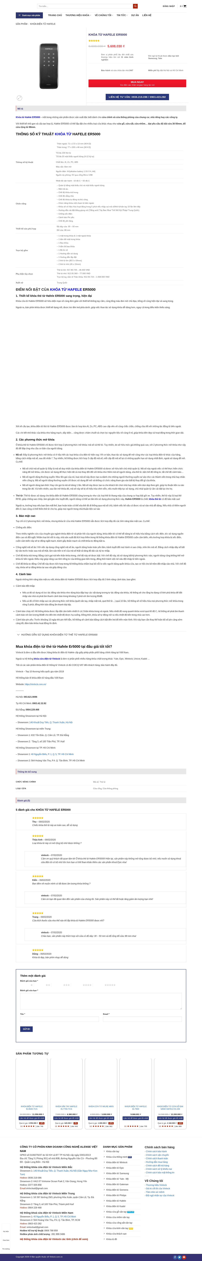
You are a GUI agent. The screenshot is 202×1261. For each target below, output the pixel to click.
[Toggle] (18, 635)
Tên (22, 1014)
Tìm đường (6, 1249)
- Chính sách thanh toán (156, 1158)
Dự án (135, 15)
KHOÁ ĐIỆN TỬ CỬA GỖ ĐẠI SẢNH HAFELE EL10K (170, 1107)
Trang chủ (55, 15)
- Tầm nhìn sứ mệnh (154, 1192)
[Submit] (135, 6)
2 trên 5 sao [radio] (40, 985)
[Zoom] (19, 98)
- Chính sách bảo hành (156, 1151)
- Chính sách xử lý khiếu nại (158, 1169)
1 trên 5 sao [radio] (25, 985)
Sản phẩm (21, 24)
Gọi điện (6, 1231)
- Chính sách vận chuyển (157, 1155)
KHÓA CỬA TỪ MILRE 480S (101, 1106)
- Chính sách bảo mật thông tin (159, 1172)
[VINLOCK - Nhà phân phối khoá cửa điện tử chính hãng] (24, 6)
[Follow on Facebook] (175, 1257)
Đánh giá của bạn (29, 981)
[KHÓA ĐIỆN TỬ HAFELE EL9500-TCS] (31, 1080)
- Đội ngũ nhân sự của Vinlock (159, 1195)
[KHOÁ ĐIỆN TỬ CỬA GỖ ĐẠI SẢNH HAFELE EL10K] (170, 1080)
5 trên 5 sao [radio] (99, 985)
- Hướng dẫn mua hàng (156, 1162)
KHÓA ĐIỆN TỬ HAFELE (43, 24)
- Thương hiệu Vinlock (156, 1185)
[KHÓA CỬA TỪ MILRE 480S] (101, 1080)
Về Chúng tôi (103, 15)
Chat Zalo (6, 1240)
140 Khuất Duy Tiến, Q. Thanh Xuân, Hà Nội (51, 722)
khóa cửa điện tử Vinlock (47, 659)
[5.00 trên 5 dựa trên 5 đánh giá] (137, 41)
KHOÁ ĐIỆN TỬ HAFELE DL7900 (136, 1107)
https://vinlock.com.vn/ (35, 684)
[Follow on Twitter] (179, 1257)
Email (106, 1014)
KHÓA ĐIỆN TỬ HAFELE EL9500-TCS (32, 1107)
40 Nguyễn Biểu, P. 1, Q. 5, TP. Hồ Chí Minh (52, 754)
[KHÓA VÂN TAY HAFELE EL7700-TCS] (66, 1080)
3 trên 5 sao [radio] (57, 985)
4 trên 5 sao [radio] (77, 985)
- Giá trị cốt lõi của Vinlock (157, 1188)
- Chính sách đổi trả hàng (157, 1165)
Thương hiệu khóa (77, 15)
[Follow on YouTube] (184, 1257)
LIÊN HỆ (146, 15)
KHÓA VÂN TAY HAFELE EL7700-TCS (66, 1107)
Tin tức (121, 15)
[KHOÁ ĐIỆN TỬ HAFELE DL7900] (135, 1080)
